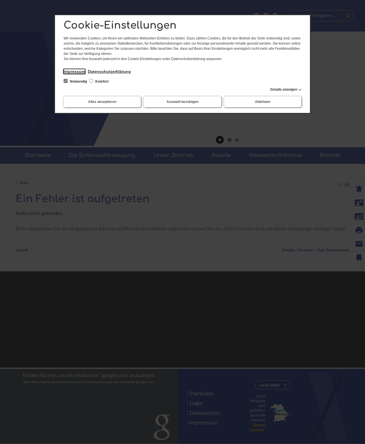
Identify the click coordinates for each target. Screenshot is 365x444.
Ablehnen (262, 102)
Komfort (101, 81)
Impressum (74, 71)
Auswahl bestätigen (182, 102)
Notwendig (78, 81)
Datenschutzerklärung (109, 71)
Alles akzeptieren (102, 102)
